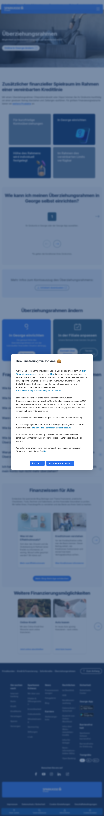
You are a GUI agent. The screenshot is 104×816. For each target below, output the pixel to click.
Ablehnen (37, 463)
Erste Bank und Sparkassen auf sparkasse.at (50, 428)
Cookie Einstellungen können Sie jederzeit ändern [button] (38, 390)
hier (45, 451)
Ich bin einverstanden (60, 463)
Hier (52, 374)
